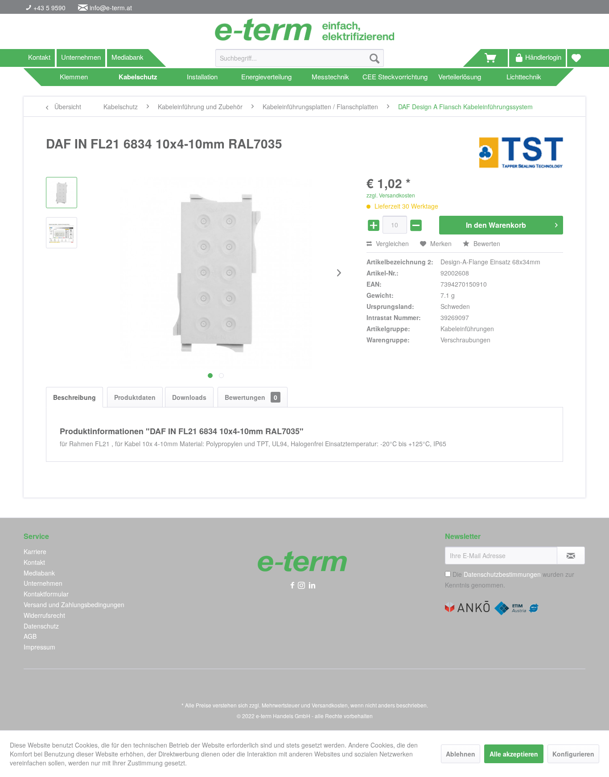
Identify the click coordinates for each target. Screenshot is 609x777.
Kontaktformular (46, 593)
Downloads (189, 397)
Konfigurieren (573, 753)
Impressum (39, 646)
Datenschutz (41, 625)
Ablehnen (460, 753)
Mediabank (127, 57)
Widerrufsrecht (44, 615)
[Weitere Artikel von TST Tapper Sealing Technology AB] (521, 152)
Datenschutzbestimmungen (502, 574)
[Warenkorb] (494, 58)
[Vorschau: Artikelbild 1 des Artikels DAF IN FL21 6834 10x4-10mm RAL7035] (61, 192)
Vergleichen (391, 243)
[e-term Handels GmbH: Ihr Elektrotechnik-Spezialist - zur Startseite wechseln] (304, 29)
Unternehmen (81, 57)
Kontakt (39, 57)
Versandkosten (330, 705)
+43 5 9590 (49, 7)
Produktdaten (135, 397)
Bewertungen (251, 397)
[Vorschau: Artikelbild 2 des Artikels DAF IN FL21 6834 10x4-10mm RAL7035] (61, 232)
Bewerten (486, 243)
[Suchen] (374, 58)
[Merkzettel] (576, 58)
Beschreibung (74, 397)
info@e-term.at (111, 7)
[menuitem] (299, 62)
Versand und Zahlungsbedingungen (74, 604)
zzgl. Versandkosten (390, 195)
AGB (30, 636)
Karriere (35, 551)
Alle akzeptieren (514, 753)
